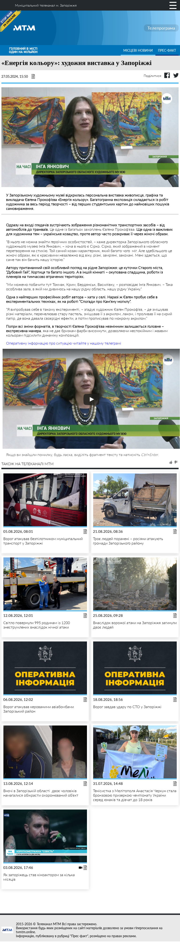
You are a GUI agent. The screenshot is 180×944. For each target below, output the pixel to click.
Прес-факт (167, 50)
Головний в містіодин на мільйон (23, 50)
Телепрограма (161, 28)
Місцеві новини (138, 50)
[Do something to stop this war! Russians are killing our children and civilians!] (10, 21)
